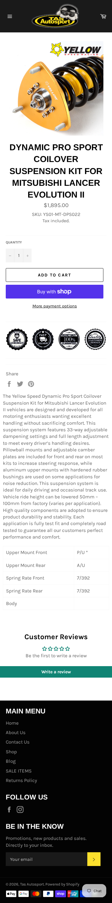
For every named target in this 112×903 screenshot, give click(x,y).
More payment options (54, 306)
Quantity (14, 242)
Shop (11, 751)
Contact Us (18, 742)
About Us (16, 732)
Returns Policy (21, 780)
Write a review (56, 671)
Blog (11, 761)
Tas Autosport (32, 884)
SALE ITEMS (19, 771)
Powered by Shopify (62, 884)
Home (12, 723)
